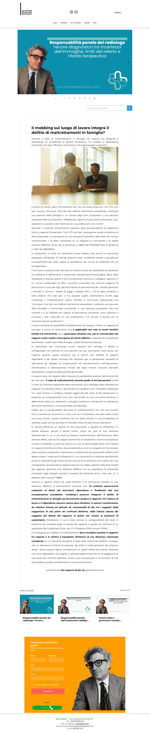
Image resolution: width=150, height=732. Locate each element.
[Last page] (94, 98)
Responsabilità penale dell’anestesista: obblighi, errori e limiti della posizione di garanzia (74, 619)
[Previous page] (60, 98)
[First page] (55, 98)
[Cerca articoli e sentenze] (129, 108)
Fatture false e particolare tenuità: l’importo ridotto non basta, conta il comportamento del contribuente (110, 619)
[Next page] (90, 98)
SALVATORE (27, 11)
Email (33, 665)
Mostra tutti (125, 590)
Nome (33, 656)
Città (33, 674)
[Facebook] (76, 12)
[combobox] (47, 678)
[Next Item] (128, 62)
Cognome (53, 656)
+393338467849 (82, 724)
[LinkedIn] (71, 12)
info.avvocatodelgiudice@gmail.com (78, 726)
